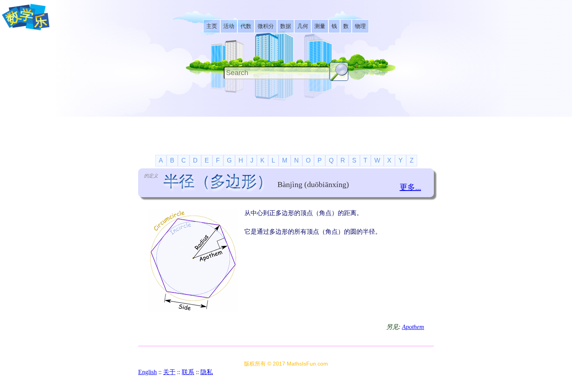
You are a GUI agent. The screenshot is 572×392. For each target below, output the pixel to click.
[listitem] (211, 26)
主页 (211, 26)
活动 (228, 26)
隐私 (206, 372)
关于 (169, 372)
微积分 (266, 26)
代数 (245, 26)
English (147, 372)
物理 (360, 26)
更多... (410, 187)
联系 (188, 372)
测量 (319, 26)
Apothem (413, 327)
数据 (285, 26)
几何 (302, 26)
